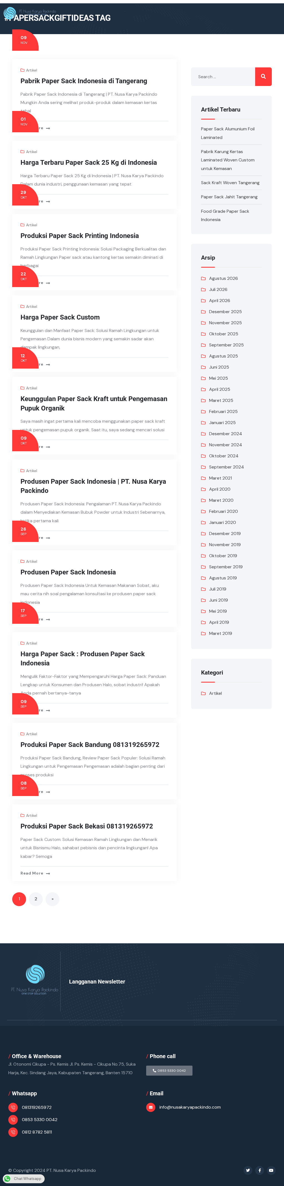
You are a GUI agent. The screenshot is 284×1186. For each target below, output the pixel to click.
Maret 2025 (221, 400)
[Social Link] (248, 1170)
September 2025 (226, 345)
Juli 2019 (217, 589)
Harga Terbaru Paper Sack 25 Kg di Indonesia (89, 162)
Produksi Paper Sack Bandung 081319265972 (90, 745)
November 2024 (225, 445)
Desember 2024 (225, 434)
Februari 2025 (223, 411)
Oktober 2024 (224, 456)
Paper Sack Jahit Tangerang (229, 197)
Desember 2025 (225, 312)
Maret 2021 (220, 478)
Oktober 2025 (223, 334)
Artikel (31, 70)
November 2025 (225, 323)
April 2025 (219, 389)
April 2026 (219, 300)
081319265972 (37, 1107)
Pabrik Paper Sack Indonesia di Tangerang (84, 81)
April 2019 (219, 622)
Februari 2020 (223, 511)
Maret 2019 (220, 633)
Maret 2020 (221, 500)
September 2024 (226, 467)
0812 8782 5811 (37, 1132)
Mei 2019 (218, 611)
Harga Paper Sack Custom (60, 317)
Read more (32, 127)
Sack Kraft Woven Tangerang (230, 183)
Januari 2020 (222, 522)
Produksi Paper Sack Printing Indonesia (80, 236)
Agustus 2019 (223, 578)
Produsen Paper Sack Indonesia (68, 572)
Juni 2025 (219, 367)
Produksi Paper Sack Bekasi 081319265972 (87, 826)
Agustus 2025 (223, 356)
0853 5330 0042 (39, 1119)
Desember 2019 (225, 533)
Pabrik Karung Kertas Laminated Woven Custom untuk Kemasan (228, 160)
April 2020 (219, 489)
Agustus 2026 (223, 278)
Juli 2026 (218, 289)
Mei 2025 (218, 378)
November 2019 (225, 545)
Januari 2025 (222, 422)
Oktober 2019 (223, 556)
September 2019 (226, 567)
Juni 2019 (218, 600)
